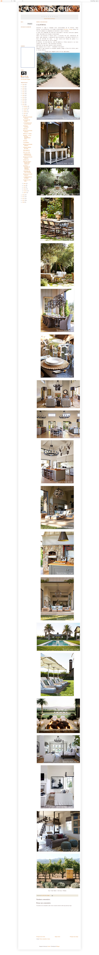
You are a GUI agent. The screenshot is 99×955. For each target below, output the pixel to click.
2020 (23, 95)
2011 (23, 200)
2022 (23, 91)
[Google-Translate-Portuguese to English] (53, 17)
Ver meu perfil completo (25, 79)
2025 (23, 86)
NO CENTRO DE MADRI (26, 120)
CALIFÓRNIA (26, 142)
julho (25, 115)
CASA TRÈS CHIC (47, 8)
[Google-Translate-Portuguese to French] (44, 17)
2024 (23, 88)
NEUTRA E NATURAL (26, 126)
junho (25, 183)
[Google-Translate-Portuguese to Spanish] (57, 17)
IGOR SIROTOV (26, 150)
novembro (26, 108)
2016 (23, 102)
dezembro (25, 106)
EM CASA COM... (27, 152)
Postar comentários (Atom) (45, 939)
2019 (23, 97)
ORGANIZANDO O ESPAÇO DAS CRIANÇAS (27, 163)
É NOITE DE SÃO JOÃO (27, 180)
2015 (23, 104)
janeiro (25, 192)
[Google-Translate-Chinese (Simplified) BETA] (42, 17)
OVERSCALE (26, 160)
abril (25, 187)
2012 (23, 198)
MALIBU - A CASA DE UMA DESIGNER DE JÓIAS (27, 137)
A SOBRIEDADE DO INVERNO (27, 177)
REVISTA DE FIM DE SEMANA (27, 117)
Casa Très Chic (25, 76)
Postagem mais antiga (74, 936)
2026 (23, 84)
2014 (23, 194)
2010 (23, 202)
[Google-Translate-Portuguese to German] (46, 17)
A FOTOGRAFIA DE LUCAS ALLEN (27, 123)
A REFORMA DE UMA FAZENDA (27, 171)
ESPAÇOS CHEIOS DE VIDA (27, 148)
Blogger (58, 946)
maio (25, 185)
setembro (25, 111)
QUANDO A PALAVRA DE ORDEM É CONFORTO (26, 167)
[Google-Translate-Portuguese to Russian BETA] (55, 17)
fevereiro (25, 190)
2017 (23, 101)
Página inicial (57, 936)
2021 (23, 93)
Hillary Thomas (68, 29)
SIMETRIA (25, 128)
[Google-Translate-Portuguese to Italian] (48, 17)
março (25, 189)
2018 (23, 99)
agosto (25, 113)
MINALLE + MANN (27, 133)
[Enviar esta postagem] (52, 895)
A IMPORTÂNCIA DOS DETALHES (27, 154)
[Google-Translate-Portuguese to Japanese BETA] (51, 17)
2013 (23, 196)
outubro (25, 110)
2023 (23, 90)
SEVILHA (25, 140)
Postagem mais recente (40, 936)
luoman (48, 946)
